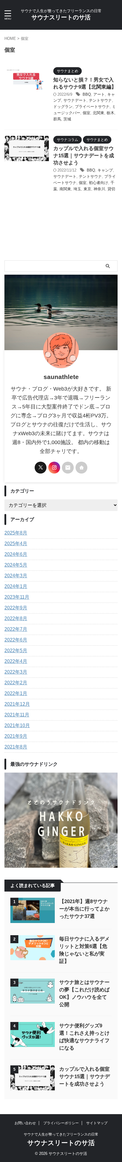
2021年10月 (17, 725)
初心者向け (98, 182)
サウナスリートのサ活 (61, 17)
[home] (81, 468)
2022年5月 (15, 650)
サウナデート (74, 100)
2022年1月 (15, 693)
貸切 (111, 189)
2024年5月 (15, 564)
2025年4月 (15, 543)
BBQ (87, 94)
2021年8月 (15, 746)
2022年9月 (15, 607)
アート (99, 94)
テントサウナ (100, 100)
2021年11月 (16, 714)
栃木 (110, 113)
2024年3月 (15, 575)
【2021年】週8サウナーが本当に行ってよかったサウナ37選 (84, 909)
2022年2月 (15, 682)
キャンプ (105, 170)
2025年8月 (15, 532)
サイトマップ (96, 1123)
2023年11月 (16, 597)
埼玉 (77, 189)
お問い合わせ (25, 1123)
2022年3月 (15, 671)
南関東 (65, 189)
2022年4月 (15, 661)
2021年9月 (15, 736)
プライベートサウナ (92, 106)
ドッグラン (63, 106)
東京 (87, 189)
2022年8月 (15, 618)
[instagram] (54, 468)
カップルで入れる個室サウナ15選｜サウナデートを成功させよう (83, 156)
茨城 (67, 119)
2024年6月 (15, 554)
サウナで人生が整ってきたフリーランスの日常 (61, 1134)
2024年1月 (15, 586)
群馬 (57, 119)
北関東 (98, 113)
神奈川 (99, 189)
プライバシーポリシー (61, 1123)
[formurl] (68, 468)
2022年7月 (15, 629)
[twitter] (40, 468)
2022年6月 (15, 639)
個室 (86, 113)
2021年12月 (17, 704)
